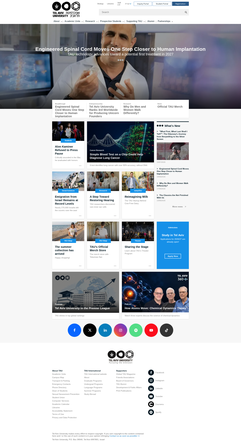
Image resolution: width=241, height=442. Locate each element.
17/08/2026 (161, 189)
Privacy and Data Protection (64, 417)
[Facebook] (74, 330)
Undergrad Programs (93, 384)
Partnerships (164, 21)
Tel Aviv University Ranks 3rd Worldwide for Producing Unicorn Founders (104, 111)
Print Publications (123, 391)
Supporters (121, 371)
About (86, 377)
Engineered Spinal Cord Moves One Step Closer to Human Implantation (69, 111)
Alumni (150, 21)
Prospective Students (110, 21)
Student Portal (162, 4)
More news (177, 206)
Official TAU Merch (170, 106)
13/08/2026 (161, 201)
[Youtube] (151, 330)
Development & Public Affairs (129, 387)
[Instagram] (120, 330)
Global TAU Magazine (125, 374)
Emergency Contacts (61, 384)
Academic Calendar (60, 404)
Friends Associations (125, 377)
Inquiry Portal (143, 4)
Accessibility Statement (62, 411)
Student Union (58, 397)
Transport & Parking (61, 381)
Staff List (119, 4)
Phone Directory (59, 387)
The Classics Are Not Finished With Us (172, 196)
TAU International (92, 371)
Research (90, 21)
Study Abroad (90, 394)
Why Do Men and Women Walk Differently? (134, 110)
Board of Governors (125, 381)
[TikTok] (166, 330)
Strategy (100, 4)
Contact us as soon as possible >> (124, 436)
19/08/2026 (161, 177)
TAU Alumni (121, 384)
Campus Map (58, 377)
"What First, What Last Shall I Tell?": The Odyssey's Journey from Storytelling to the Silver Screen (172, 135)
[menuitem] (100, 4)
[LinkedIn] (105, 330)
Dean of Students (60, 391)
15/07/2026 (161, 162)
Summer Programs (92, 391)
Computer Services (60, 401)
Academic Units (72, 21)
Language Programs (93, 387)
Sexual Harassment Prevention (65, 394)
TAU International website (95, 374)
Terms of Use (58, 414)
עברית (127, 4)
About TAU (57, 371)
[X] (89, 330)
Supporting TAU (134, 21)
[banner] (120, 12)
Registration (180, 4)
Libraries (110, 4)
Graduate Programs (93, 381)
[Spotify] (136, 330)
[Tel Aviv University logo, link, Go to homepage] (66, 9)
